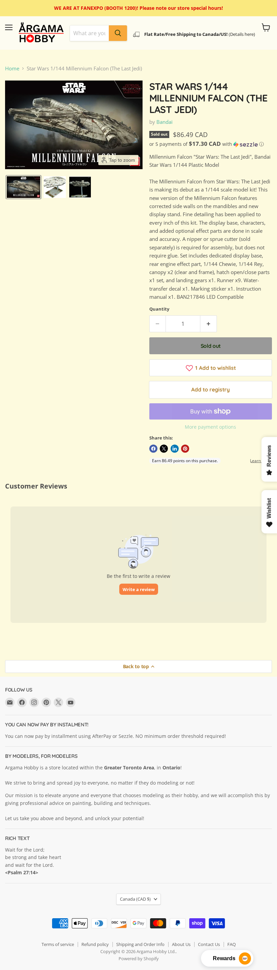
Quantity (159, 309)
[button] (23, 187)
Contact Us (209, 944)
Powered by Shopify (139, 958)
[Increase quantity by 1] (208, 323)
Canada (135, 899)
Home (12, 68)
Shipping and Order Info (140, 944)
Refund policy (95, 944)
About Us (181, 944)
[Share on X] (164, 449)
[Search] (118, 33)
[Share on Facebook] (153, 449)
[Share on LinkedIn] (175, 449)
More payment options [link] (210, 427)
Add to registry (210, 389)
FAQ (231, 944)
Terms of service (58, 944)
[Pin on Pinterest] (185, 449)
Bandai (164, 121)
